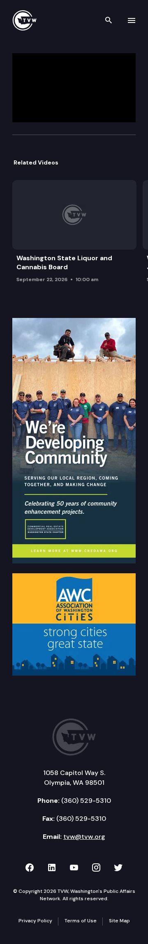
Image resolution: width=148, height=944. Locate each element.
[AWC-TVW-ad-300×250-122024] (74, 624)
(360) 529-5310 (86, 800)
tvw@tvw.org (84, 836)
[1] (74, 440)
